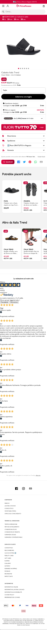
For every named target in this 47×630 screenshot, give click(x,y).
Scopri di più (41, 156)
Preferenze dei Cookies (12, 597)
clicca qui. (38, 475)
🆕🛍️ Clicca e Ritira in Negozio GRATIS (23, 2)
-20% (25, 183)
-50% (5, 231)
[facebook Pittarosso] (16, 488)
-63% (4, 79)
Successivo (14, 302)
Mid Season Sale (30, 156)
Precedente (4, 302)
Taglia (5, 90)
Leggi (42, 127)
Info (19, 85)
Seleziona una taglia (23, 97)
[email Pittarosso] (30, 488)
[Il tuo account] (8, 6)
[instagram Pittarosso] (23, 488)
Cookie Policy (9, 594)
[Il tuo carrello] (44, 6)
